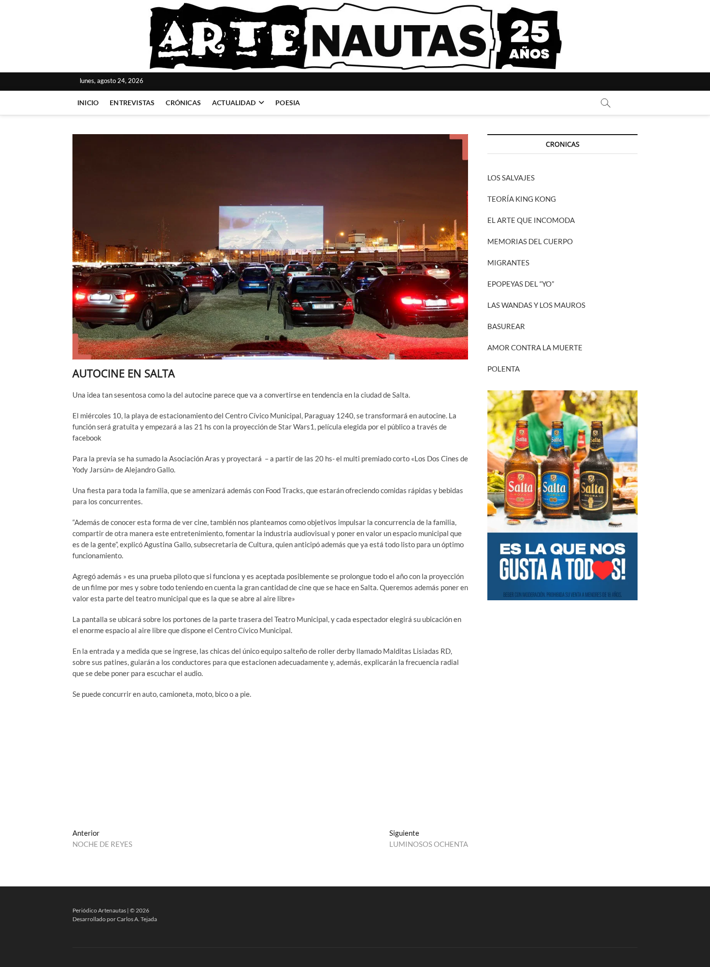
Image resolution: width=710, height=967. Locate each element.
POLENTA (503, 368)
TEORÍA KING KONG (521, 198)
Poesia (287, 102)
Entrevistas (132, 102)
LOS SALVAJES (511, 177)
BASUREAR (506, 326)
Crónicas (183, 102)
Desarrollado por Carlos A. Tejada (114, 919)
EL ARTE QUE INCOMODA (531, 220)
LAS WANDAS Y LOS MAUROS (536, 305)
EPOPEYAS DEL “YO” (520, 283)
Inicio (88, 102)
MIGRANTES (508, 262)
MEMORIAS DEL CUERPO (530, 241)
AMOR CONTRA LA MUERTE (534, 347)
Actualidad (234, 102)
